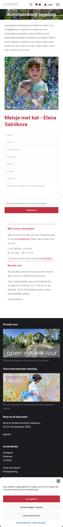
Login (50, 4)
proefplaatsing (22, 239)
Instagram (8, 452)
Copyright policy (39, 523)
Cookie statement (23, 523)
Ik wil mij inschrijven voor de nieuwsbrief (27, 203)
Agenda (7, 434)
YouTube (7, 460)
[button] (58, 480)
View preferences (31, 515)
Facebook (7, 456)
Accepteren (31, 499)
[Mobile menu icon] (58, 4)
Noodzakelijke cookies (31, 507)
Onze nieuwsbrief (11, 468)
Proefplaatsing (10, 471)
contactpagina (45, 258)
